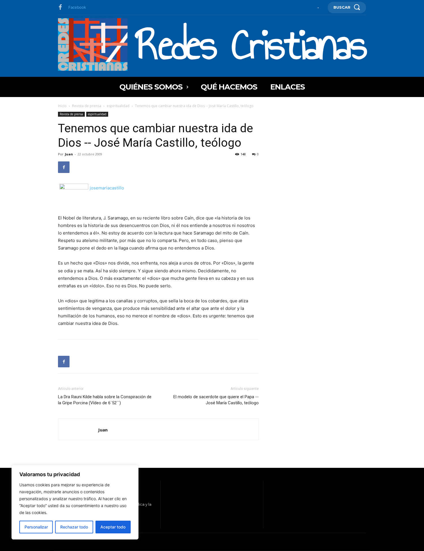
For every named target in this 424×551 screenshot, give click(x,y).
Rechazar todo (74, 526)
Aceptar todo (112, 526)
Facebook (77, 7)
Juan (69, 154)
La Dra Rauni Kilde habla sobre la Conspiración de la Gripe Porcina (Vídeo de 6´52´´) (104, 399)
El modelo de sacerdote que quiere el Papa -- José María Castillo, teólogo (216, 399)
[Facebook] (60, 7)
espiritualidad (118, 105)
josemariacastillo (107, 188)
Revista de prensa (86, 105)
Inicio (62, 105)
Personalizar (36, 526)
